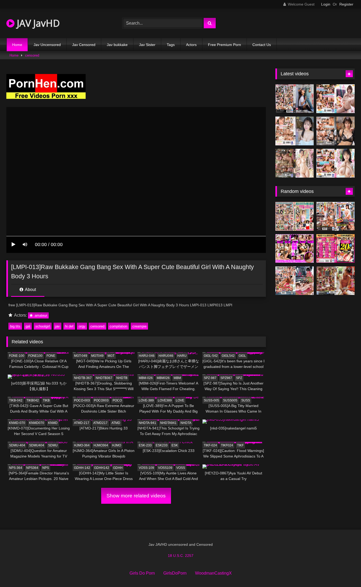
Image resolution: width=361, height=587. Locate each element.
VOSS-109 (146, 468)
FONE (51, 356)
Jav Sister (147, 45)
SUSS (245, 400)
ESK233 (162, 445)
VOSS (180, 468)
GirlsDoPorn (175, 573)
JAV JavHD (37, 23)
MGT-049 (80, 356)
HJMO (116, 445)
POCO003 (101, 400)
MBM (177, 378)
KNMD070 (36, 423)
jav (57, 326)
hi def (69, 326)
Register (346, 4)
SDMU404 (36, 445)
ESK (175, 445)
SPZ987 (226, 378)
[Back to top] (344, 571)
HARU (182, 356)
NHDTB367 (104, 378)
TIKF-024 (210, 445)
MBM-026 (146, 378)
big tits (15, 326)
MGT (111, 356)
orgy (82, 326)
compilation (118, 326)
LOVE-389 (146, 400)
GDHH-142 (82, 468)
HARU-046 (147, 356)
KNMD (53, 423)
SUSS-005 (211, 400)
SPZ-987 (210, 378)
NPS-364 (15, 468)
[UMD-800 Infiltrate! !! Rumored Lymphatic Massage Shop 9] (335, 280)
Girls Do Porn (142, 573)
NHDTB (121, 378)
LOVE (180, 400)
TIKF (240, 445)
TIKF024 (227, 445)
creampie (139, 326)
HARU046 (166, 356)
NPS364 (32, 468)
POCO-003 (82, 400)
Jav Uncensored (47, 45)
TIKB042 (32, 400)
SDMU (53, 445)
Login (325, 4)
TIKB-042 (15, 400)
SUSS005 (230, 400)
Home (17, 45)
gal (28, 326)
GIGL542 (228, 356)
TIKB (46, 400)
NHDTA (186, 423)
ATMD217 (100, 423)
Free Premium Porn (224, 45)
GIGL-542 (211, 356)
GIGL (242, 356)
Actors (191, 45)
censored (32, 55)
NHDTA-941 (147, 423)
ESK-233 (145, 445)
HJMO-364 (82, 445)
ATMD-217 (81, 423)
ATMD (116, 423)
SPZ (239, 378)
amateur (40, 315)
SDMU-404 (17, 445)
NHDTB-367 (83, 378)
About (30, 289)
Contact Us (261, 45)
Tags (171, 45)
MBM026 (163, 378)
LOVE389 (165, 400)
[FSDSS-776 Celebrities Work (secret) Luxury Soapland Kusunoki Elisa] (335, 131)
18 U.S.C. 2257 (180, 555)
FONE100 (35, 356)
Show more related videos (136, 495)
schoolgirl (42, 326)
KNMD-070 (17, 423)
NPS (45, 468)
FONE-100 (16, 356)
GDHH (118, 468)
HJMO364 (101, 445)
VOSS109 (165, 468)
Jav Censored (83, 45)
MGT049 (97, 356)
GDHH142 (101, 468)
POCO (117, 400)
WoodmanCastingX (213, 573)
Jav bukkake (117, 45)
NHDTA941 (168, 423)
